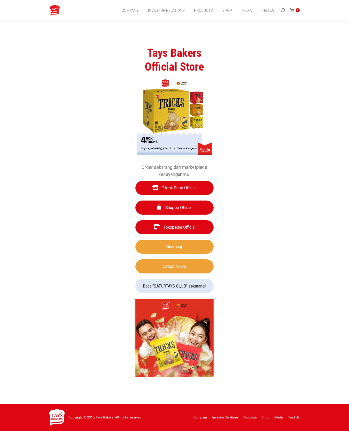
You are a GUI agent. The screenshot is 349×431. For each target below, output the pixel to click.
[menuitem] (131, 10)
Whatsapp (174, 246)
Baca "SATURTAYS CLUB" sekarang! (174, 286)
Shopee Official (178, 207)
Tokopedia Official (178, 227)
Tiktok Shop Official (178, 187)
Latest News (174, 266)
